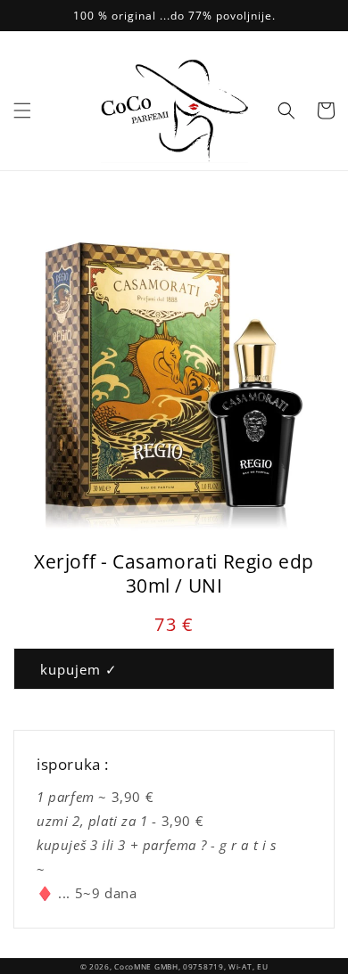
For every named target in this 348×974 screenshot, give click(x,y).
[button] (22, 110)
